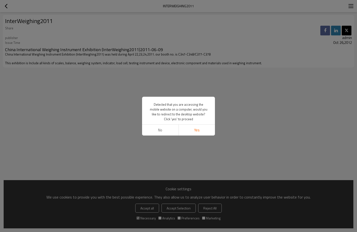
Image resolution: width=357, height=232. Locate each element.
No (160, 130)
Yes (197, 130)
